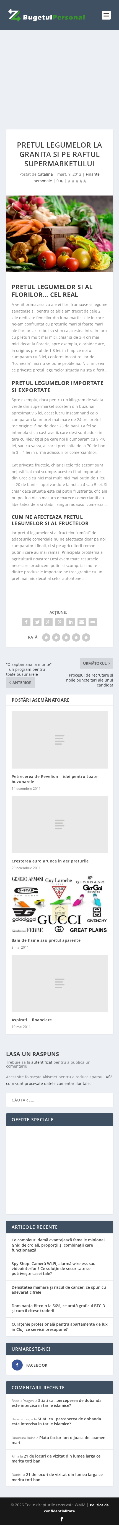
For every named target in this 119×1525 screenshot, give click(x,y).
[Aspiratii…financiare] (60, 983)
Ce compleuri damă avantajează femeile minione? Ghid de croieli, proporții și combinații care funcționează (58, 1244)
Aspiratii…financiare (32, 1019)
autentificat (41, 1062)
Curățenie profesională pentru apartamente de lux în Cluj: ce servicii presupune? (60, 1327)
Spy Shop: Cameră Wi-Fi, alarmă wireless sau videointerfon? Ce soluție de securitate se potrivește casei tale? (53, 1268)
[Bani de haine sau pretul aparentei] (60, 903)
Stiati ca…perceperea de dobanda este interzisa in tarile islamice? (57, 1403)
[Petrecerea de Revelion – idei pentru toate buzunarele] (60, 740)
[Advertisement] (59, 79)
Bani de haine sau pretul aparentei (47, 940)
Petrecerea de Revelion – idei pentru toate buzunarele (55, 779)
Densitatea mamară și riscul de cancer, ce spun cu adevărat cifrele (59, 1290)
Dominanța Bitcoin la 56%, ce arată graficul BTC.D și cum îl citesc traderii (58, 1308)
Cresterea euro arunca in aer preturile (50, 861)
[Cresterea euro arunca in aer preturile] (60, 824)
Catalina (45, 174)
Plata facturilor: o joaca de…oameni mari (59, 1440)
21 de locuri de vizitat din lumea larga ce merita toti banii (56, 1458)
